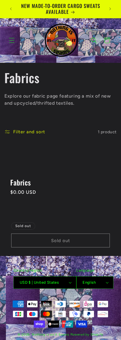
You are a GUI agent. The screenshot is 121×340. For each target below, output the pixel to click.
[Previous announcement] (10, 8)
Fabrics (20, 182)
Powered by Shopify (87, 334)
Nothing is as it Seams (51, 334)
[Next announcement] (110, 8)
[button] (11, 40)
